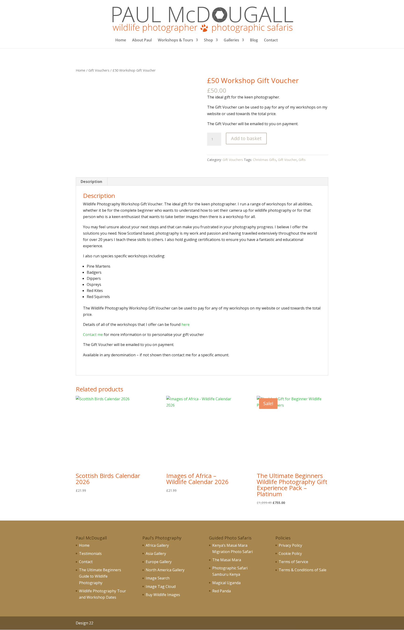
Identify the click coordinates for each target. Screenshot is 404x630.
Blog (254, 40)
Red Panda (221, 591)
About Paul (142, 40)
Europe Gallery (159, 561)
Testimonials (90, 553)
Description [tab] (91, 181)
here (185, 324)
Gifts (302, 159)
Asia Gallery (156, 553)
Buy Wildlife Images (163, 594)
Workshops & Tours (175, 40)
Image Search (158, 578)
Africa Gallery (157, 545)
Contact (271, 40)
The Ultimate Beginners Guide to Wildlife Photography (100, 576)
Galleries (231, 40)
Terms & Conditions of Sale (302, 569)
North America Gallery (165, 569)
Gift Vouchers (98, 70)
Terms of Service (293, 561)
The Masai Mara (226, 559)
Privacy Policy (290, 545)
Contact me (93, 334)
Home (120, 40)
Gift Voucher (287, 159)
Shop (208, 40)
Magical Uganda (226, 582)
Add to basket (246, 138)
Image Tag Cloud (161, 586)
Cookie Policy (290, 553)
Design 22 (84, 623)
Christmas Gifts (264, 159)
